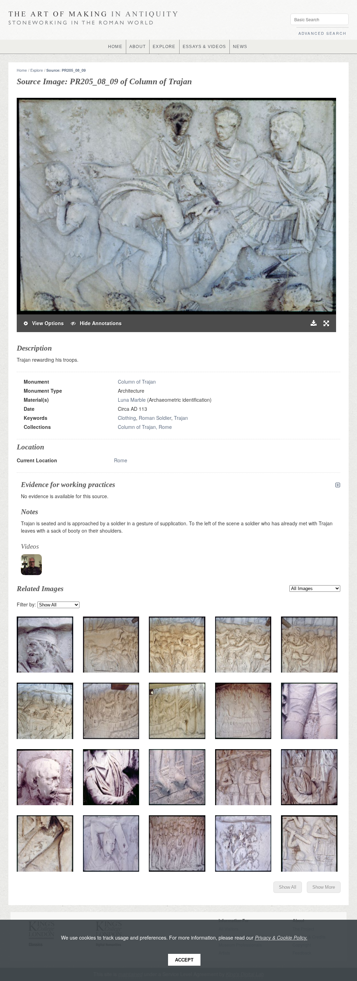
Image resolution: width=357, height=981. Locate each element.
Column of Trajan (137, 381)
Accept (184, 960)
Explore (36, 70)
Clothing (127, 417)
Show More (323, 887)
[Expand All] (337, 485)
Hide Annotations (99, 323)
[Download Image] (314, 323)
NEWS (240, 46)
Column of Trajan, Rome (145, 426)
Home (22, 70)
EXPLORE (164, 46)
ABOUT (137, 46)
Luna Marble (132, 399)
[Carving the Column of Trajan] (31, 564)
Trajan (181, 417)
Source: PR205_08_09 (66, 70)
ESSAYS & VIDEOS (204, 46)
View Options (46, 323)
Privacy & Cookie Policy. (281, 937)
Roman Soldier (155, 417)
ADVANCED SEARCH (322, 33)
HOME (115, 46)
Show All (287, 887)
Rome (120, 460)
